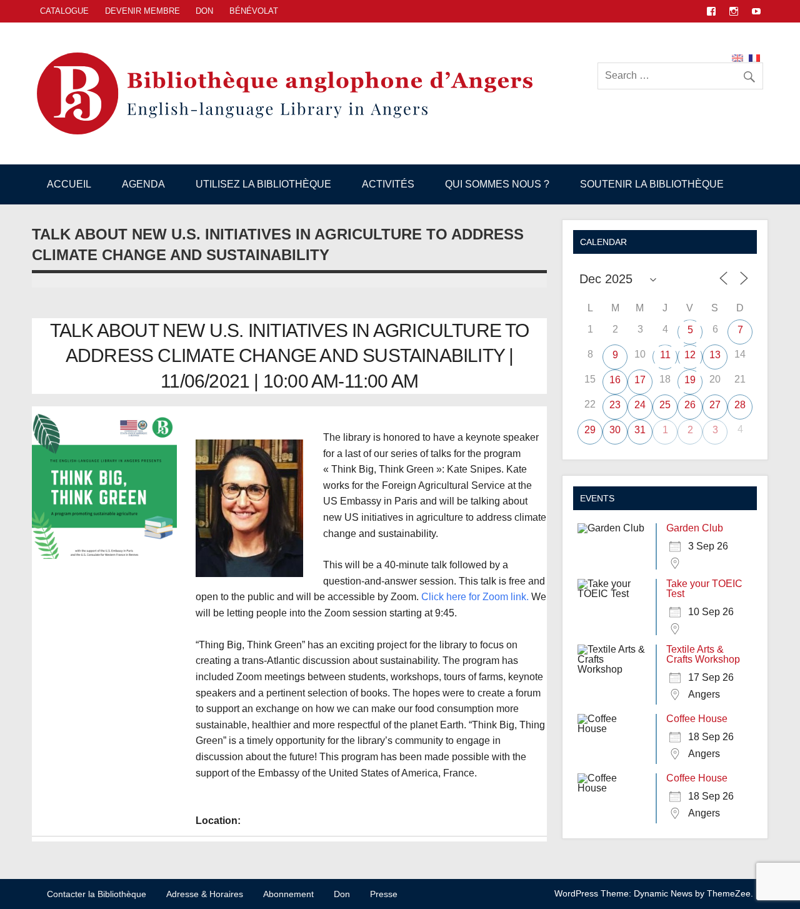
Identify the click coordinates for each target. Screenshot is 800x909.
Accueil (69, 184)
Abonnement (288, 894)
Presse (384, 894)
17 (640, 379)
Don (204, 11)
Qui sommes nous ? (497, 184)
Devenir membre (142, 11)
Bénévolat (253, 11)
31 (640, 429)
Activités (388, 184)
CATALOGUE (64, 11)
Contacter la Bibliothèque (96, 894)
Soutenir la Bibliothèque (652, 184)
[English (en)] (737, 57)
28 (740, 404)
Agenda (143, 184)
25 (665, 404)
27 (715, 404)
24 (640, 404)
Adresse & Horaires (204, 894)
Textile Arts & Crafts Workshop (703, 654)
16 (615, 379)
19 (690, 379)
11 (665, 354)
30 (615, 429)
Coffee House (697, 718)
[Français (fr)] (754, 57)
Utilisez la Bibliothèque (263, 184)
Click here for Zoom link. (475, 596)
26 (690, 404)
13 (715, 354)
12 (690, 354)
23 (615, 404)
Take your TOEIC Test (704, 588)
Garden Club (694, 528)
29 (590, 429)
